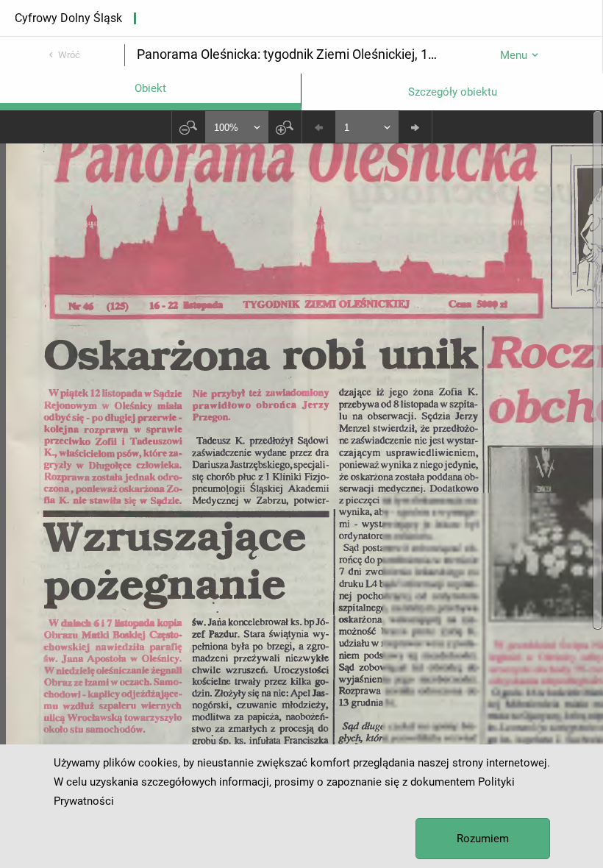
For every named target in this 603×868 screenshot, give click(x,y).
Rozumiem (483, 838)
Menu (513, 55)
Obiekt (150, 88)
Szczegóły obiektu (452, 92)
